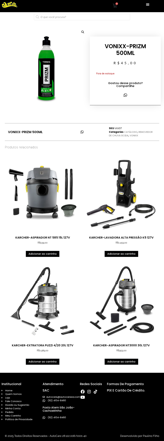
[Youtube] (83, 397)
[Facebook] (83, 391)
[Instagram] (89, 391)
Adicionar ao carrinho (43, 254)
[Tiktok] (95, 391)
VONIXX (134, 135)
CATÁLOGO (130, 132)
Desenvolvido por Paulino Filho (139, 435)
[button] (147, 4)
